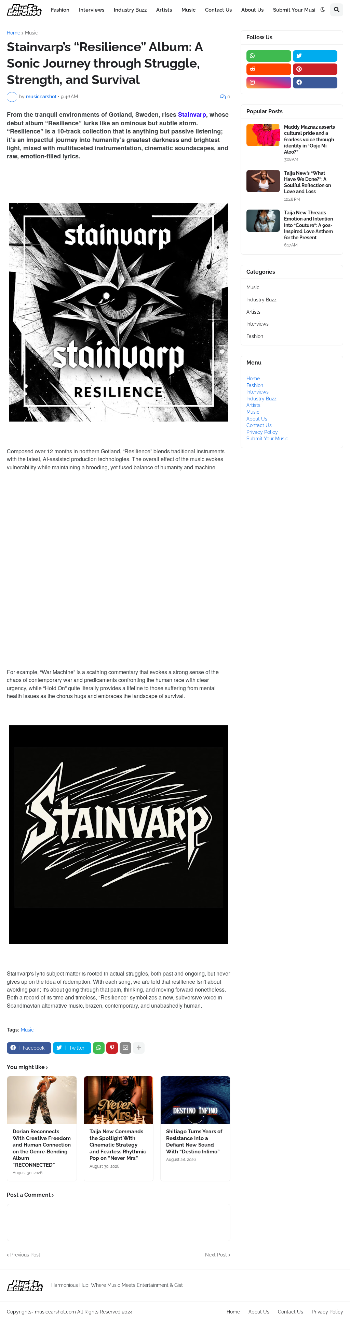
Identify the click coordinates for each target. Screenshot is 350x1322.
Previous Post (25, 1254)
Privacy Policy (262, 432)
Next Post (216, 1254)
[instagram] (268, 82)
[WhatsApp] (99, 1048)
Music (31, 32)
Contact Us (259, 425)
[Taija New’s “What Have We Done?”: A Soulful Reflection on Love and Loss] (263, 181)
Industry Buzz (261, 299)
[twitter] (315, 56)
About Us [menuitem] (252, 10)
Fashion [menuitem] (60, 10)
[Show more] (139, 1048)
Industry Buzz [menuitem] (130, 10)
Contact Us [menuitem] (218, 10)
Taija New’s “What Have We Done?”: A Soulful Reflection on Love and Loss (307, 182)
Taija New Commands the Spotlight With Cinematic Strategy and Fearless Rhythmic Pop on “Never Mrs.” (118, 1144)
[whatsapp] (268, 56)
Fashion (254, 336)
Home (13, 32)
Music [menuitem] (188, 10)
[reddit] (268, 69)
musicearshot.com (55, 1311)
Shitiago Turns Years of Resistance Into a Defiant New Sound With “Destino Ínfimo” (194, 1141)
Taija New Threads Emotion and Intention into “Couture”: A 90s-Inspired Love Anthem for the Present (308, 225)
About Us (256, 419)
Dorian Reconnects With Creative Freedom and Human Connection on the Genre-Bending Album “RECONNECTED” (42, 1148)
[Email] (125, 1048)
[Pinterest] (112, 1048)
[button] (322, 9)
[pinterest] (315, 69)
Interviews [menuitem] (91, 10)
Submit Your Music (267, 438)
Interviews (257, 324)
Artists (253, 312)
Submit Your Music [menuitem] (295, 10)
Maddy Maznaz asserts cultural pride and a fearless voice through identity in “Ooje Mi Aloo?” (309, 139)
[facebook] (315, 82)
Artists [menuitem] (164, 10)
